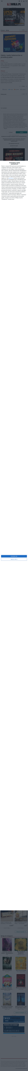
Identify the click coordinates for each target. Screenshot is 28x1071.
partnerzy (11, 178)
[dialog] (14, 535)
